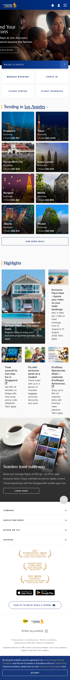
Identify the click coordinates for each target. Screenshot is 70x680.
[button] (55, 5)
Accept (35, 673)
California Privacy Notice (50, 666)
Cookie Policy (60, 663)
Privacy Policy (49, 659)
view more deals (35, 241)
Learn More (21, 491)
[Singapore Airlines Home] (10, 9)
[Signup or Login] (62, 5)
